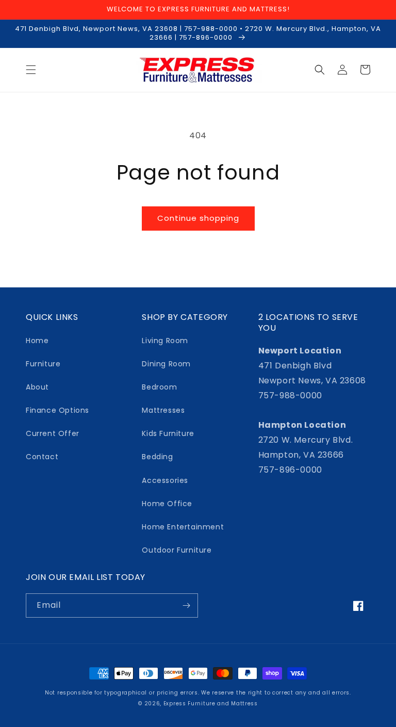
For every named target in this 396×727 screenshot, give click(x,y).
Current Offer (52, 433)
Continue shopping (198, 218)
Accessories (165, 480)
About (37, 387)
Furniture (43, 364)
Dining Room (166, 364)
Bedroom (159, 387)
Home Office (167, 503)
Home (37, 340)
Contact (42, 456)
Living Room (165, 340)
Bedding (157, 456)
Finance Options (57, 410)
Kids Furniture (168, 433)
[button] (31, 69)
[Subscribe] (186, 605)
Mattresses (163, 410)
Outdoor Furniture (176, 550)
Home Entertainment (183, 527)
